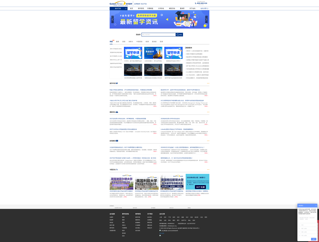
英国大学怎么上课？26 (116, 59)
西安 (161, 220)
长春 (191, 217)
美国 (123, 41)
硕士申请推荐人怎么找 (116, 56)
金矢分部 (204, 8)
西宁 (178, 220)
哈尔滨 (196, 217)
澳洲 (117, 41)
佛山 (189, 220)
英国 (111, 41)
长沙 (187, 217)
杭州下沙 (184, 220)
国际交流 (149, 225)
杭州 (174, 217)
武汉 (178, 217)
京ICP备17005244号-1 (193, 228)
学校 (180, 34)
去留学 (111, 217)
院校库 (138, 34)
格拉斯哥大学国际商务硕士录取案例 (197, 57)
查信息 (111, 222)
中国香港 (139, 41)
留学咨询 (135, 207)
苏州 (194, 220)
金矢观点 (137, 227)
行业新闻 (137, 225)
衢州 (174, 220)
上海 (161, 217)
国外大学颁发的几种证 (116, 48)
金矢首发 (137, 230)
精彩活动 (172, 8)
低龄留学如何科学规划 (116, 63)
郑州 (206, 217)
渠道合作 (149, 227)
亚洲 (161, 41)
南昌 (183, 217)
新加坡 (154, 41)
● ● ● (208, 83)
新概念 (189, 207)
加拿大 (131, 41)
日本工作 (171, 207)
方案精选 (150, 8)
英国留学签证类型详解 (116, 52)
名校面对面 (112, 230)
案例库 (182, 8)
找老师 (111, 219)
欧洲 (147, 41)
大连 (201, 217)
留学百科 (112, 227)
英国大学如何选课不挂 (116, 67)
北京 (165, 217)
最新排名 (137, 219)
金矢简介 (149, 217)
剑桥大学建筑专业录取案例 (194, 54)
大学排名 (161, 8)
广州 (169, 217)
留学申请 (137, 217)
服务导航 (118, 8)
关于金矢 (192, 8)
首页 (131, 8)
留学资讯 (141, 8)
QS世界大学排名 (118, 207)
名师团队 (149, 219)
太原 (165, 220)
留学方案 (112, 225)
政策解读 (137, 222)
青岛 (169, 220)
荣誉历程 (149, 222)
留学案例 (153, 207)
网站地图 (162, 233)
